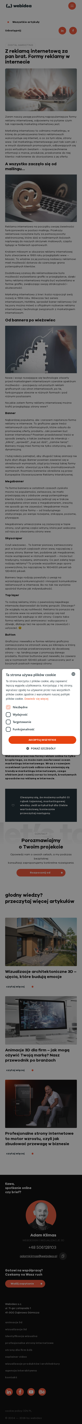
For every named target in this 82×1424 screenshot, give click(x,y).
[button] (41, 748)
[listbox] (73, 674)
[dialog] (41, 712)
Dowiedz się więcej (36, 698)
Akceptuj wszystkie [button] (42, 739)
